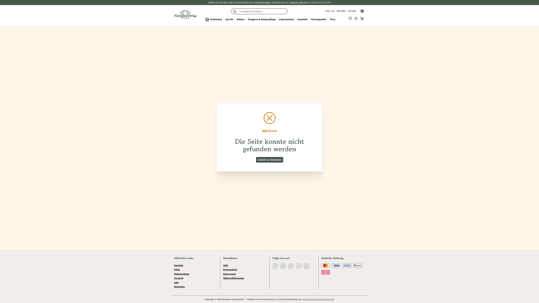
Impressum (229, 274)
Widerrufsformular (233, 278)
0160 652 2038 (296, 2)
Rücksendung (181, 274)
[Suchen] (235, 11)
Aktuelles (341, 11)
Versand (178, 278)
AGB (225, 265)
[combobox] (262, 11)
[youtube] (291, 266)
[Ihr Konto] (356, 18)
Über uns (330, 11)
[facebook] (275, 266)
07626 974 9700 (262, 2)
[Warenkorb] (362, 18)
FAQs (177, 269)
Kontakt (352, 11)
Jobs (176, 282)
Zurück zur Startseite (269, 159)
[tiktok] (299, 266)
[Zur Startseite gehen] (185, 14)
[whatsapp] (306, 266)
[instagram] (283, 266)
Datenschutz (230, 269)
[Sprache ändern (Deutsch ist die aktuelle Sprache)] (362, 10)
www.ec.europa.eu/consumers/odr (318, 299)
